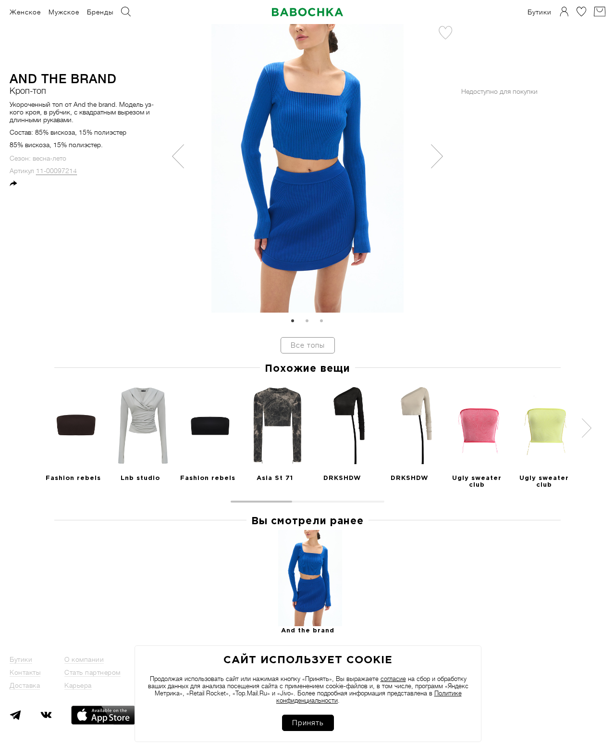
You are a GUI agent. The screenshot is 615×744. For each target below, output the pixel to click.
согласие (393, 678)
